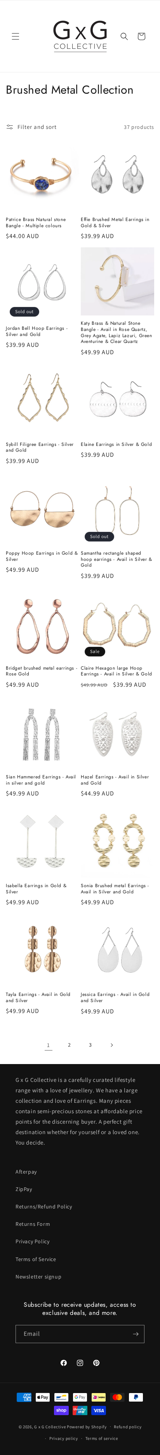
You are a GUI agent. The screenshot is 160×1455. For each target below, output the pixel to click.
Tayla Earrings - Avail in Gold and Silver (38, 998)
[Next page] (111, 1045)
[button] (15, 36)
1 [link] (48, 1045)
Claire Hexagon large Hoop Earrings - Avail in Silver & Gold (116, 671)
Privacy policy (63, 1438)
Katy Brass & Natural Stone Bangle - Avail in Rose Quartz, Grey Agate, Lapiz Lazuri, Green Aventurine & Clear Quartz (116, 332)
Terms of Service (36, 1259)
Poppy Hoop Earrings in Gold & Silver (42, 556)
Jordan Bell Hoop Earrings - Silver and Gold (37, 332)
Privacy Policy (32, 1241)
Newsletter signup (38, 1276)
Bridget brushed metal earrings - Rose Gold (41, 671)
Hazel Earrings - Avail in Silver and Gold (115, 780)
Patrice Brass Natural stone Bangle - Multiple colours (36, 223)
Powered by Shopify (87, 1426)
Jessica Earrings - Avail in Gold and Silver (115, 998)
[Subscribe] (135, 1334)
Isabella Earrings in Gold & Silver (36, 889)
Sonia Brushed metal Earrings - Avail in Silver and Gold (115, 889)
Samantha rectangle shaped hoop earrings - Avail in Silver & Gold (116, 559)
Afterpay (26, 1171)
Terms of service (101, 1438)
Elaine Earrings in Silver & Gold (116, 445)
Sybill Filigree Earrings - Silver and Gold (40, 448)
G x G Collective (50, 1426)
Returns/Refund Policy (44, 1206)
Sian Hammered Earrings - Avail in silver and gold (41, 780)
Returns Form (33, 1223)
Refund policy (127, 1426)
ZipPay (24, 1189)
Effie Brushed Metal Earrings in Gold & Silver (115, 223)
